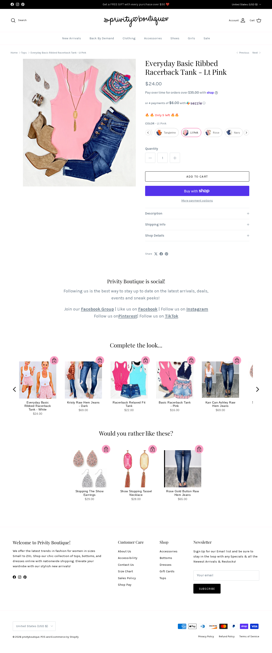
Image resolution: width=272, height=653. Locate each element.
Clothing (129, 38)
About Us (124, 551)
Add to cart (197, 176)
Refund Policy (227, 636)
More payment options (197, 200)
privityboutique (31, 636)
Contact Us (126, 565)
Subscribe (207, 588)
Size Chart (125, 571)
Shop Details (154, 235)
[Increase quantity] (175, 158)
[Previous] (15, 389)
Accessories (153, 38)
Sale (207, 38)
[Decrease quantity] (150, 158)
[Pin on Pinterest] (166, 253)
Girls (191, 38)
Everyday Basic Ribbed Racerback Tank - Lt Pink (58, 52)
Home (14, 52)
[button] (197, 103)
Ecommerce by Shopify (65, 636)
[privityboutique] (136, 20)
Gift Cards (167, 571)
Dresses (165, 565)
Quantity (151, 149)
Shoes (174, 38)
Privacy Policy (206, 636)
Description (153, 213)
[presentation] (148, 132)
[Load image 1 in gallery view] (79, 122)
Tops (24, 52)
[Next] (257, 389)
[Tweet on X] (155, 253)
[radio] (167, 132)
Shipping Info (155, 224)
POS (43, 636)
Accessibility (127, 558)
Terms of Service (249, 636)
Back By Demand (101, 38)
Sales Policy (127, 578)
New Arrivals (71, 38)
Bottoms (166, 558)
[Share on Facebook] (161, 253)
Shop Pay (124, 585)
